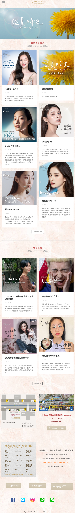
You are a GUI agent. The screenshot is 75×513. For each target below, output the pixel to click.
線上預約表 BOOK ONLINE (61, 486)
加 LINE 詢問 (14, 486)
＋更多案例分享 (37, 383)
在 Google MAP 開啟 (58, 428)
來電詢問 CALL (39, 486)
